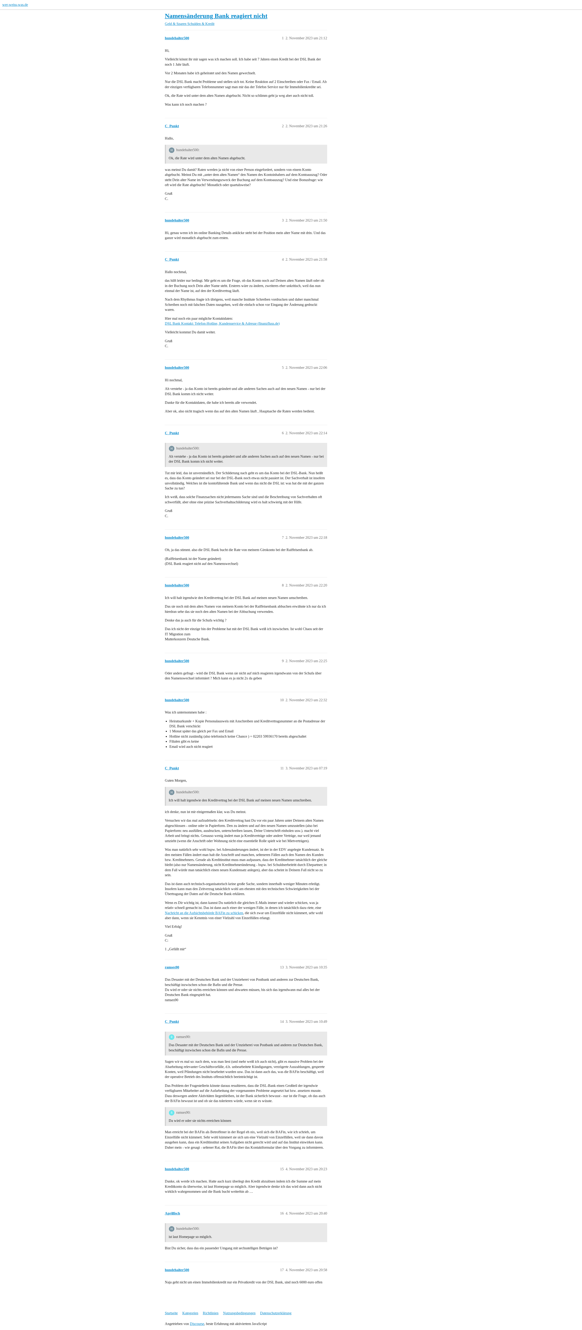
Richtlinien (210, 1313)
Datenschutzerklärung (275, 1313)
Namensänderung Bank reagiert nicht (216, 15)
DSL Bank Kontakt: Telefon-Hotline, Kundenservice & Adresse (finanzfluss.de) (222, 323)
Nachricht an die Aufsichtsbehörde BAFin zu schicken (204, 913)
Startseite (171, 1313)
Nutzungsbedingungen (239, 1313)
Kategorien (190, 1313)
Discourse (197, 1324)
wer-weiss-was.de (15, 5)
